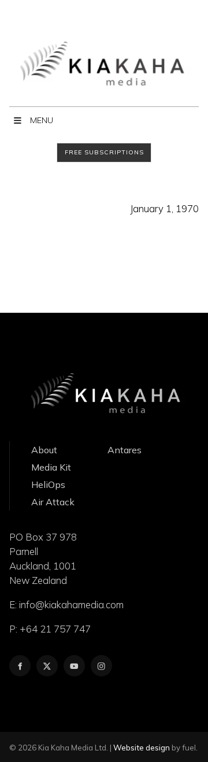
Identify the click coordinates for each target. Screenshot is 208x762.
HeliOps (48, 484)
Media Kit (51, 467)
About (44, 450)
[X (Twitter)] (47, 665)
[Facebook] (20, 665)
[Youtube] (74, 665)
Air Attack (53, 502)
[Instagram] (101, 665)
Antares (124, 450)
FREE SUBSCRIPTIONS (59, 148)
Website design (141, 747)
